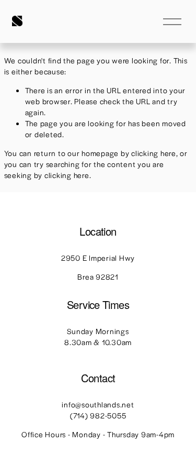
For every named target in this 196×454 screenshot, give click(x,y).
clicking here (153, 153)
